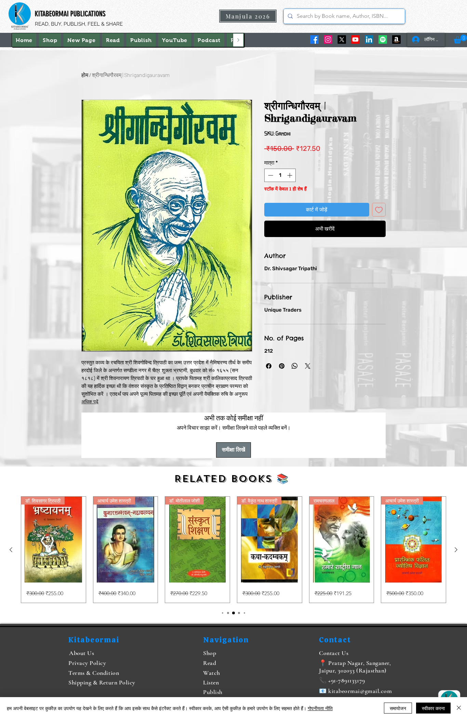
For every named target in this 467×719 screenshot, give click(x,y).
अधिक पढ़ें (89, 402)
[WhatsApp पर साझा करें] (295, 366)
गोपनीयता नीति (320, 708)
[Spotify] (382, 39)
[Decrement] (270, 175)
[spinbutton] (280, 175)
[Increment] (290, 175)
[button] (460, 39)
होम (84, 74)
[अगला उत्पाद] (456, 550)
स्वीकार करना (433, 708)
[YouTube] (355, 39)
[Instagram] (328, 39)
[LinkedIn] (369, 39)
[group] (233, 550)
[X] (341, 39)
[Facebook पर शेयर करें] (269, 366)
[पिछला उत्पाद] (11, 550)
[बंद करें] (459, 708)
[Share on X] (308, 366)
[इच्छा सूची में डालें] (379, 210)
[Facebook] (314, 39)
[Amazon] (396, 39)
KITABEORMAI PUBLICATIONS (70, 13)
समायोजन (398, 708)
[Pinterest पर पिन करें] (282, 366)
